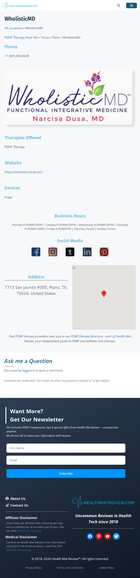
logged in (28, 370)
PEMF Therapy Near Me (21, 37)
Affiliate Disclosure (28, 531)
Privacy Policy (34, 567)
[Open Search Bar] (118, 5)
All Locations (13, 28)
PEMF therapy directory (87, 336)
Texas (45, 37)
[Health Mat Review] (20, 5)
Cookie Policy (106, 567)
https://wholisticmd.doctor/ (24, 172)
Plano (56, 37)
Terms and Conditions (70, 567)
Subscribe (66, 473)
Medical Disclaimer (18, 550)
